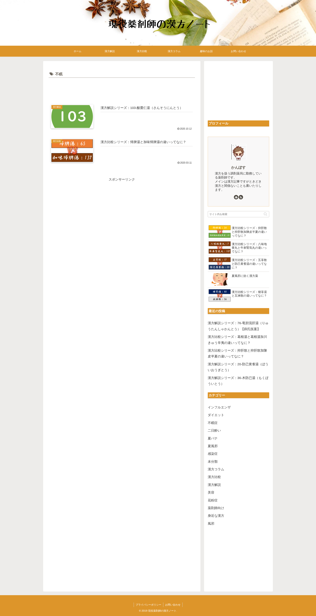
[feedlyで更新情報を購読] (236, 197)
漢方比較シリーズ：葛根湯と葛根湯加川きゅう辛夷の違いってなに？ (237, 339)
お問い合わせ (172, 604)
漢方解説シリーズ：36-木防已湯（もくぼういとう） (238, 381)
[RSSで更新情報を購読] (241, 197)
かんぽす (238, 167)
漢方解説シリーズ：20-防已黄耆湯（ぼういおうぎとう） (238, 367)
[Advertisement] (122, 89)
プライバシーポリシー (148, 604)
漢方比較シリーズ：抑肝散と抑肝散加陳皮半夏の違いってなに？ (237, 353)
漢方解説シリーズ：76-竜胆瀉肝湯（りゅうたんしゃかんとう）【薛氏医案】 (238, 326)
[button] (265, 214)
